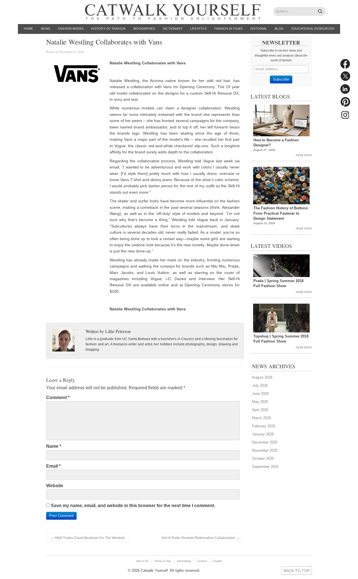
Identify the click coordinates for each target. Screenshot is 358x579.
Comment (58, 397)
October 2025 (263, 458)
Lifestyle (198, 28)
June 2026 (260, 394)
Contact (202, 560)
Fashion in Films (228, 28)
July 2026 (260, 385)
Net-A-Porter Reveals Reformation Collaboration (200, 538)
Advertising (184, 560)
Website (54, 485)
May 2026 (260, 402)
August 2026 (262, 377)
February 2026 (263, 426)
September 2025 (265, 467)
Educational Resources (313, 28)
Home (28, 28)
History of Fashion (108, 28)
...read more (303, 155)
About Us (142, 560)
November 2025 (264, 450)
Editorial (258, 28)
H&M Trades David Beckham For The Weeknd (87, 538)
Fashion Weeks (71, 28)
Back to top (297, 570)
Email (53, 466)
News (45, 28)
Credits (217, 560)
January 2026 (263, 434)
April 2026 (260, 410)
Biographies (144, 28)
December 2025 (264, 442)
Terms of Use (162, 560)
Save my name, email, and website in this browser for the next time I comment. (133, 505)
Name (53, 446)
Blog (279, 28)
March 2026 (261, 418)
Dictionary (172, 28)
